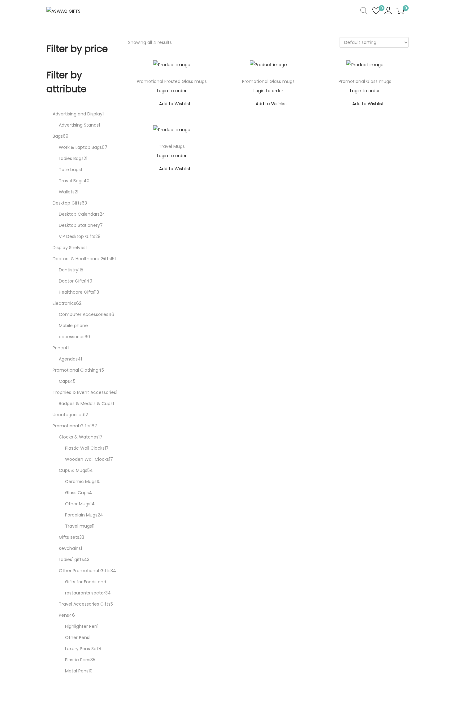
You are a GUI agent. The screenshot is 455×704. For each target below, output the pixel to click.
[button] (172, 103)
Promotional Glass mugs (268, 81)
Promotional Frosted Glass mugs (172, 81)
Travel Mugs (172, 146)
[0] (376, 11)
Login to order (172, 91)
